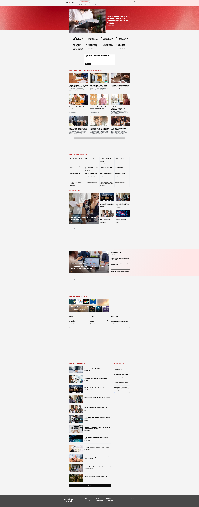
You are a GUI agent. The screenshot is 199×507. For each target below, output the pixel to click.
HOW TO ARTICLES (74, 191)
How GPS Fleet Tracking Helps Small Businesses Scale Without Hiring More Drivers (106, 175)
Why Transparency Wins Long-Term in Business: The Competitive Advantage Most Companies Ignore (120, 87)
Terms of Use (87, 500)
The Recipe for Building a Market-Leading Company (119, 129)
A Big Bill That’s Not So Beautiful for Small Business (96, 447)
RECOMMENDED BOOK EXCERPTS (78, 296)
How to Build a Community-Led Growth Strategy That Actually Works (99, 107)
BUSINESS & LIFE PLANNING (77, 363)
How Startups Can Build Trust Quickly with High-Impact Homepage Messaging (106, 160)
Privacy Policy (108, 498)
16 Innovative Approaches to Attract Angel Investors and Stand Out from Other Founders (122, 204)
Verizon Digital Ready (110, 500)
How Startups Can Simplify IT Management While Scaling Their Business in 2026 (120, 175)
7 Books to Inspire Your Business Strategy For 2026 (88, 307)
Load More (90, 485)
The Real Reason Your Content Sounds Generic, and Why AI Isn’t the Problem (99, 129)
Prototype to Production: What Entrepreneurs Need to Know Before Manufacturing (76, 175)
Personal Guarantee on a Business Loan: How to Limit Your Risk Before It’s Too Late (117, 19)
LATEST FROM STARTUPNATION (78, 154)
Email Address (87, 59)
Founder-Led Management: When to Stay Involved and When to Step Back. (78, 129)
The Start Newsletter (99, 500)
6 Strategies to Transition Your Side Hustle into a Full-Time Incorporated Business (97, 428)
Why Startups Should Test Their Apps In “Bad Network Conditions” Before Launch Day (76, 182)
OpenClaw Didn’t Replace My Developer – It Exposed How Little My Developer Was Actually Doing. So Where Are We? (106, 182)
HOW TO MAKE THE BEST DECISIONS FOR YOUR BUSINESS (85, 70)
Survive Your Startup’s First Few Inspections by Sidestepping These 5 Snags (91, 167)
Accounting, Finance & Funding (76, 214)
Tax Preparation (84, 214)
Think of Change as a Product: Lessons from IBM (77, 314)
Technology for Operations (82, 263)
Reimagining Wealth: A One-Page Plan (96, 314)
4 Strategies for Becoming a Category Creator (95, 378)
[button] (64, 3)
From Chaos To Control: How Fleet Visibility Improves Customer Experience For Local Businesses (91, 175)
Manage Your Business (75, 263)
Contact (97, 498)
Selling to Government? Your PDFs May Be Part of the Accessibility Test (78, 86)
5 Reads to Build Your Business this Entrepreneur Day (119, 321)
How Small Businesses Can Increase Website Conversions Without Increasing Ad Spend (119, 108)
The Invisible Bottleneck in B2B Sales (93, 368)
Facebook (132, 499)
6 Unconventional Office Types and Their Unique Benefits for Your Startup (99, 86)
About (86, 498)
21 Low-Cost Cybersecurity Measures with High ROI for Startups (121, 221)
